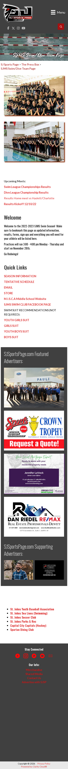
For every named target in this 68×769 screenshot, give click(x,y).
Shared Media (34, 674)
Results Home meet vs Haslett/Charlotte (29, 198)
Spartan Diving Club (22, 630)
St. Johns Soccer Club (23, 617)
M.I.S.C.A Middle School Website (25, 299)
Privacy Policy (43, 763)
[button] (8, 28)
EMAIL (8, 287)
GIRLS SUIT (11, 325)
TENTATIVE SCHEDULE (19, 282)
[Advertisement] (34, 723)
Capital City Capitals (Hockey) (28, 625)
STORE (8, 293)
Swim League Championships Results (27, 187)
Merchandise (34, 669)
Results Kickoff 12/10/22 (20, 204)
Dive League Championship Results (26, 192)
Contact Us (34, 678)
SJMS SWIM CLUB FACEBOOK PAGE (27, 304)
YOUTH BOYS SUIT (16, 331)
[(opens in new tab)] (34, 387)
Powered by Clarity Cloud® (34, 766)
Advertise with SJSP (34, 682)
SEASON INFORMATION (20, 276)
